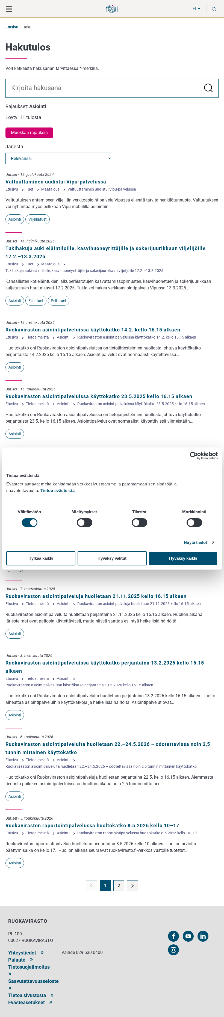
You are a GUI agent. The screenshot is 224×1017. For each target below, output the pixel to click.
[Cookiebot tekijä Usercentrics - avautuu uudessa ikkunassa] (194, 456)
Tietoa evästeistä (57, 490)
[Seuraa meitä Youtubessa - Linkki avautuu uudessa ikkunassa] (188, 936)
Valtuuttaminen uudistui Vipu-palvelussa (55, 182)
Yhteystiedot (22, 953)
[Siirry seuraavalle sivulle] (132, 885)
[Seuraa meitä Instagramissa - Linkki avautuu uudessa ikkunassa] (173, 949)
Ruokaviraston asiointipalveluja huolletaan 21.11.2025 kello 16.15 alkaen (96, 596)
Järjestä (14, 146)
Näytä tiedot (195, 542)
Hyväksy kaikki (183, 558)
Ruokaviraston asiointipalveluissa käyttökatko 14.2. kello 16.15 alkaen (92, 330)
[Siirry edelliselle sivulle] (91, 885)
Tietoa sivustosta (27, 995)
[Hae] (112, 88)
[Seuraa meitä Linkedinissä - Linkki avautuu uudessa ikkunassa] (203, 936)
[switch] (84, 522)
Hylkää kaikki (40, 558)
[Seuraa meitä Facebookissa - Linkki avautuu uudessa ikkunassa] (173, 936)
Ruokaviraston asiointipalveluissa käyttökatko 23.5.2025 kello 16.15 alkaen (98, 396)
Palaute (16, 960)
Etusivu (11, 27)
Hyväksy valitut (112, 558)
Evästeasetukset (26, 1002)
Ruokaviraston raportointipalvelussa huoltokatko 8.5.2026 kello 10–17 (92, 825)
